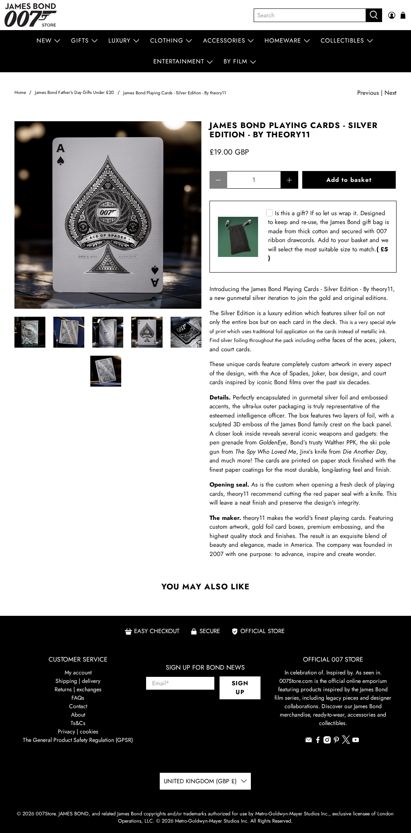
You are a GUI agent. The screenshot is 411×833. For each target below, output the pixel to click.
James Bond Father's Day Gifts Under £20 (74, 92)
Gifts (80, 40)
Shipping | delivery (77, 681)
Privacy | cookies (78, 731)
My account (78, 672)
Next (391, 92)
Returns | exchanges (78, 689)
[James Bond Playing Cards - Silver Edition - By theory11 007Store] (107, 214)
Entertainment (178, 61)
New (44, 40)
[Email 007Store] (308, 741)
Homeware (283, 40)
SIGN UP (240, 688)
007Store (45, 813)
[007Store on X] (346, 742)
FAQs (77, 698)
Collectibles (342, 40)
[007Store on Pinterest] (336, 741)
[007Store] (30, 15)
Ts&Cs (78, 723)
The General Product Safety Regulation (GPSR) (78, 740)
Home (20, 92)
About (78, 715)
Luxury (119, 40)
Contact (78, 706)
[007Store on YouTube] (355, 741)
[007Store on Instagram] (327, 741)
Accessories (224, 40)
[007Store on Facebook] (317, 741)
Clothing (166, 40)
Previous (368, 92)
